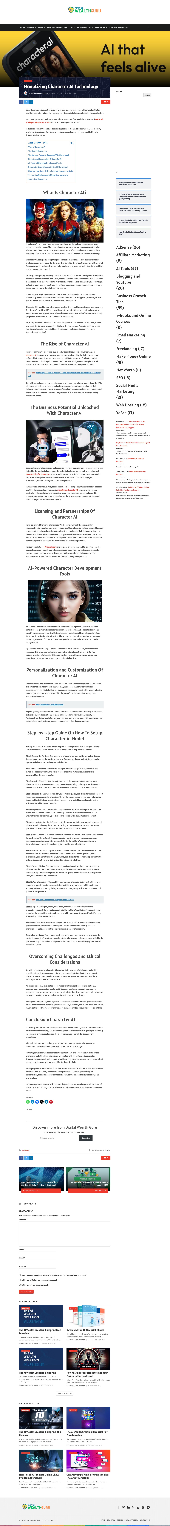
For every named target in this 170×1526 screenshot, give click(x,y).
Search (119, 91)
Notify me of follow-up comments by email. (39, 1280)
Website (22, 1266)
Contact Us (145, 1520)
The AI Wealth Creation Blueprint (37, 1372)
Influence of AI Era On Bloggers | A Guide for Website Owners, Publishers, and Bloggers (130, 425)
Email (22, 1258)
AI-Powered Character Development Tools (45, 163)
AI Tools (28, 81)
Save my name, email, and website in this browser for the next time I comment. (54, 1275)
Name (22, 1249)
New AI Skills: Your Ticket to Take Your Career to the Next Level (87, 1374)
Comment (23, 1219)
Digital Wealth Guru (39, 93)
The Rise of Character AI (37, 151)
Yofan (40, 27)
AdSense (30, 27)
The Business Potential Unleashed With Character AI (48, 155)
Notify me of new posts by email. (34, 1285)
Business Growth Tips (131, 298)
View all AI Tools (63, 1393)
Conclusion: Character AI (37, 179)
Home (22, 27)
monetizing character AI (67, 490)
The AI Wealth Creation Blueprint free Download (40, 1331)
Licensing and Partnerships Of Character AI (45, 159)
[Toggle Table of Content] (70, 143)
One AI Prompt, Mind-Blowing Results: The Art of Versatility (87, 1476)
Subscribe (86, 1138)
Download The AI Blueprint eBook (85, 1330)
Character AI (100, 1150)
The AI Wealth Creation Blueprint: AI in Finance (40, 1433)
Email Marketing (130, 335)
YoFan (121, 412)
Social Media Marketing (81, 27)
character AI (31, 355)
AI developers (51, 547)
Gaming (108, 1150)
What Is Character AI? (36, 147)
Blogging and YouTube (57, 27)
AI (93, 1150)
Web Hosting (127, 405)
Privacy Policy (131, 1520)
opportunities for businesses (38, 474)
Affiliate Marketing (118, 27)
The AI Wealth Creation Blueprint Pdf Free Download (87, 1433)
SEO (119, 377)
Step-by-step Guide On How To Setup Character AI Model (50, 171)
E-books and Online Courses (133, 318)
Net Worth (125, 370)
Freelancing (100, 27)
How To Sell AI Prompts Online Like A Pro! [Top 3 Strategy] (39, 1476)
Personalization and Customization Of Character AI (48, 167)
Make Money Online (133, 356)
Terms (120, 1520)
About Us (111, 1520)
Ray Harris (120, 443)
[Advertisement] (133, 136)
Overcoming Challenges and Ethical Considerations (48, 175)
